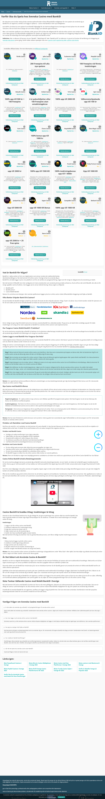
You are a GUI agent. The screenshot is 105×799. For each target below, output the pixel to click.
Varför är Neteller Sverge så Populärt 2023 (88, 669)
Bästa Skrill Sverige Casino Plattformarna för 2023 (37, 669)
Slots (72, 8)
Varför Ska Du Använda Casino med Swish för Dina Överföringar (14, 675)
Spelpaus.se (14, 70)
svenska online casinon (77, 347)
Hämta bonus (14, 79)
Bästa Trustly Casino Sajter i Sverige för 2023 (63, 669)
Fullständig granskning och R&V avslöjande (14, 84)
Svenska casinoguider (61, 8)
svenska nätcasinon (9, 40)
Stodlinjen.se (45, 69)
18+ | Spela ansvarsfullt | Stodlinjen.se (40, 246)
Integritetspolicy (52, 797)
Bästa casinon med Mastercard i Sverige (89, 664)
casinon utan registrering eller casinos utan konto (63, 40)
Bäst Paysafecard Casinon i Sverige (13, 664)
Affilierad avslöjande (41, 49)
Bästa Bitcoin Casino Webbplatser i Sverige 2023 (40, 664)
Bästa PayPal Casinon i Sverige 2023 (14, 669)
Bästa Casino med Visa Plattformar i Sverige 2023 (62, 664)
